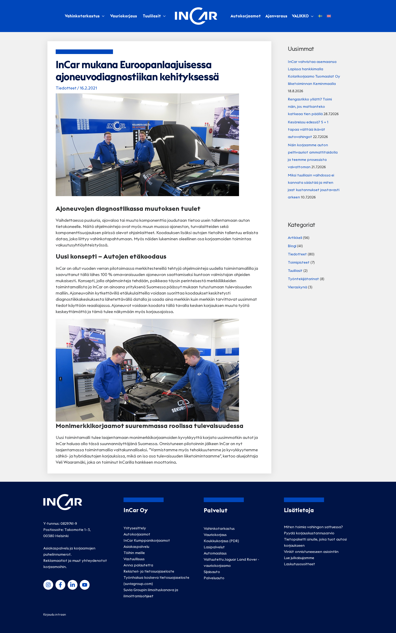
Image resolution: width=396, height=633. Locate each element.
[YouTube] (85, 585)
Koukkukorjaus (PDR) (221, 540)
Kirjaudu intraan (54, 614)
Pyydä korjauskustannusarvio (309, 533)
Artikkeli (295, 237)
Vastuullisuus (134, 559)
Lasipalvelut (214, 547)
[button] (311, 16)
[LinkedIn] (72, 585)
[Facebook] (60, 585)
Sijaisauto (212, 571)
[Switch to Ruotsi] (320, 16)
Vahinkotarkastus (82, 16)
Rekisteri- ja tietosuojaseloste (149, 571)
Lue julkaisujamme (299, 557)
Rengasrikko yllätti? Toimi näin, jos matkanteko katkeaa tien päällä (310, 106)
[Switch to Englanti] (328, 16)
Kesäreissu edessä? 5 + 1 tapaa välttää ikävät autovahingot (308, 129)
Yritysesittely (135, 528)
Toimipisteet (299, 262)
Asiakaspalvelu (136, 546)
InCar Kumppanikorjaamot (147, 540)
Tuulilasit (152, 16)
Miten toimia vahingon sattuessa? (313, 527)
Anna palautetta (138, 565)
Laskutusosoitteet (299, 564)
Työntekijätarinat (303, 278)
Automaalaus (215, 553)
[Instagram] (48, 585)
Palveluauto (214, 578)
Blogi (292, 245)
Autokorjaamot (137, 534)
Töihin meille (134, 552)
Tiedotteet (66, 88)
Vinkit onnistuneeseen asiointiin (311, 551)
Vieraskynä (297, 287)
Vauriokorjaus (123, 16)
